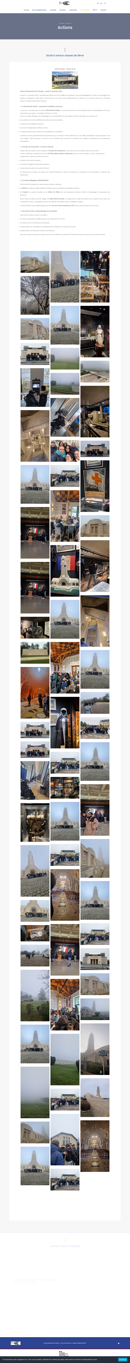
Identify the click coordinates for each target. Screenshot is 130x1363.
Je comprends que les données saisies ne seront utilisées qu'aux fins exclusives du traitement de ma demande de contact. (36, 1281)
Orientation (73, 10)
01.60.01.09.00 (77, 1293)
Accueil (26, 10)
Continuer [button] (123, 1359)
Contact (103, 10)
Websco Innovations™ (79, 1343)
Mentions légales (53, 1343)
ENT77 (95, 10)
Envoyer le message (110, 1281)
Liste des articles (66, 1343)
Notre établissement (39, 10)
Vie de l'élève (84, 10)
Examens (63, 10)
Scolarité (53, 10)
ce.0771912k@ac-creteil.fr (99, 1293)
